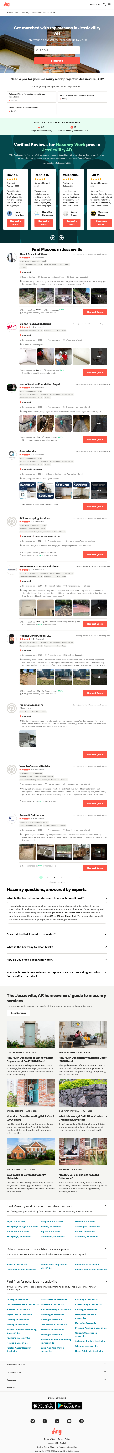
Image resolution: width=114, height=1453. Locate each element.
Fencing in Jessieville (17, 1324)
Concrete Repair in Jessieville (21, 1269)
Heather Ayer (14, 1169)
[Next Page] (79, 877)
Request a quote (15, 222)
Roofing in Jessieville (17, 1299)
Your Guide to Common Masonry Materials (26, 1176)
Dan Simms (64, 1169)
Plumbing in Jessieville (18, 1337)
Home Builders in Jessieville (89, 1351)
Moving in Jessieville (17, 1342)
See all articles (18, 1012)
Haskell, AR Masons (85, 1221)
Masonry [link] (25, 12)
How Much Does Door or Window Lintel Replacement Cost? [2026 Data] (30, 1059)
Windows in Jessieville (52, 1304)
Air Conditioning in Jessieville (56, 1309)
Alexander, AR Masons (86, 1236)
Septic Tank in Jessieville (19, 1314)
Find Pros (57, 60)
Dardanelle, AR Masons (53, 1236)
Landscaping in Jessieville (88, 1304)
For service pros (14, 1372)
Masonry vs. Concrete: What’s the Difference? (79, 1176)
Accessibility (56, 1443)
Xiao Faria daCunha (69, 1111)
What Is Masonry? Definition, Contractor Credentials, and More (83, 1118)
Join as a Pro (95, 4)
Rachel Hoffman (15, 1111)
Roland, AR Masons (85, 1231)
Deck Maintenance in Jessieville (23, 1304)
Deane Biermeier (67, 1052)
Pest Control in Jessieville (54, 1299)
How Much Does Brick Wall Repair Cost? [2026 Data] (82, 1059)
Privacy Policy (64, 1439)
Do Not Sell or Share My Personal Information (57, 1447)
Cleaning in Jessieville (18, 1319)
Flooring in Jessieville (86, 1309)
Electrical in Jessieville (18, 1309)
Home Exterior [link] (13, 12)
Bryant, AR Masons (50, 1231)
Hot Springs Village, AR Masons (23, 1226)
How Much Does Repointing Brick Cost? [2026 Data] (30, 1118)
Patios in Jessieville (17, 1264)
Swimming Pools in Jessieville (90, 1341)
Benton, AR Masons (51, 1226)
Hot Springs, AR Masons (19, 1236)
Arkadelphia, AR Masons (87, 1226)
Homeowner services (16, 1364)
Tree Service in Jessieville (54, 1324)
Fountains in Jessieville (87, 1264)
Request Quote (95, 312)
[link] (9, 213)
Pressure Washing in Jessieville (90, 1327)
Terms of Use (49, 1439)
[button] (27, 296)
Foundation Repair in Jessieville (91, 1269)
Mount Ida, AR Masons (18, 1231)
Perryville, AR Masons (52, 1221)
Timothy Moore (14, 1052)
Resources (11, 1380)
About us (11, 1387)
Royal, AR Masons (16, 1221)
